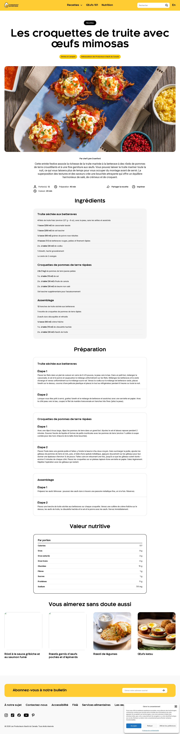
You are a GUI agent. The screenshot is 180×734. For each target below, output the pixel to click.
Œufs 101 (92, 5)
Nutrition (107, 5)
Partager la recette (120, 187)
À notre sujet (13, 705)
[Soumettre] (163, 690)
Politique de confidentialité (150, 730)
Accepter (134, 726)
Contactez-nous (36, 705)
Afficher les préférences (168, 726)
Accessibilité (60, 705)
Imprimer (141, 187)
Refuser (150, 726)
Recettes (73, 5)
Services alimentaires (96, 705)
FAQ (75, 705)
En (174, 5)
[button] (176, 706)
